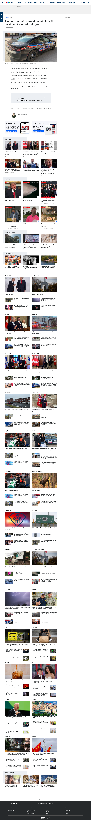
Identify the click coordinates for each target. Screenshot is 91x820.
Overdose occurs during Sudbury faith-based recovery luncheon (48, 495)
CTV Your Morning (50, 2)
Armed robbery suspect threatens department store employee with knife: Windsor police (31, 97)
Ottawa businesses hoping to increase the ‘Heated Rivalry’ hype (48, 200)
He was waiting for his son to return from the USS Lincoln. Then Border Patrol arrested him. (44, 608)
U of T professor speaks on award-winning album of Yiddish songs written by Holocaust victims (31, 246)
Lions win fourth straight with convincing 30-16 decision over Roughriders (16, 449)
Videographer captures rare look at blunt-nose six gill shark (31, 199)
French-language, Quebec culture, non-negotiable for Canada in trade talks (17, 371)
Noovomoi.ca (68, 811)
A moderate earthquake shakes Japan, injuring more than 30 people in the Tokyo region (17, 754)
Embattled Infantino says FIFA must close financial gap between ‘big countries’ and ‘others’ (16, 718)
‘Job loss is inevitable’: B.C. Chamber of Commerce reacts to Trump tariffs (44, 293)
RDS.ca (66, 813)
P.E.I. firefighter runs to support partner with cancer (30, 224)
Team (56, 799)
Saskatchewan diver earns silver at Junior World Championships (21, 495)
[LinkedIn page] (16, 803)
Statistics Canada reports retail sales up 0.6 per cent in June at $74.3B (44, 645)
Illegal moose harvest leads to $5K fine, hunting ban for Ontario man (44, 489)
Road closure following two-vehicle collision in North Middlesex (17, 528)
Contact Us (43, 799)
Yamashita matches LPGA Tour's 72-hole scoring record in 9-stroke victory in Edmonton (49, 377)
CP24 (47, 810)
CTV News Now (71, 2)
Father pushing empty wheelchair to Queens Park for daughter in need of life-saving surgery (44, 449)
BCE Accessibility (11, 810)
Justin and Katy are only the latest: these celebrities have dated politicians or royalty (30, 267)
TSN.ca (47, 813)
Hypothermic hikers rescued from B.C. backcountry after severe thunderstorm (48, 299)
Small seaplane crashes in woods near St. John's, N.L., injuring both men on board (21, 423)
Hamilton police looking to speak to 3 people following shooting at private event (21, 306)
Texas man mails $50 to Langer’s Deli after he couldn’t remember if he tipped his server (13, 246)
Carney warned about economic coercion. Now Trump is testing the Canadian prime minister (30, 153)
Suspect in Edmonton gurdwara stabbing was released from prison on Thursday (48, 787)
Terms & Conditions (31, 811)
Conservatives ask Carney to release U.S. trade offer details (12, 170)
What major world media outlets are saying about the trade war (48, 152)
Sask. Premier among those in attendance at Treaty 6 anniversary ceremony (12, 225)
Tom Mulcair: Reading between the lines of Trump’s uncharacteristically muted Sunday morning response (48, 171)
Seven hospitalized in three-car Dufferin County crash (48, 534)
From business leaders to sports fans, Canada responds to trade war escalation (49, 416)
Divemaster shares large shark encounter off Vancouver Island (48, 573)
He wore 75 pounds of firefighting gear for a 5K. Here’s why (21, 613)
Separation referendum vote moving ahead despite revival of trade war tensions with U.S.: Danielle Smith (22, 345)
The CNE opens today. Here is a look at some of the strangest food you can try (12, 267)
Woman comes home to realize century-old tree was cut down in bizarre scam (49, 225)
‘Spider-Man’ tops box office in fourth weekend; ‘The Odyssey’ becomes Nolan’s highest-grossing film (44, 681)
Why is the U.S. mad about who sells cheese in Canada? (30, 786)
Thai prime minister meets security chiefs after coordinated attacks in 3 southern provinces (49, 621)
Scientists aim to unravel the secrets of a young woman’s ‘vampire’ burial (48, 246)
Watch (35, 2)
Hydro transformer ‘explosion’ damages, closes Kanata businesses (43, 332)
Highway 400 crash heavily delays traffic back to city (43, 528)
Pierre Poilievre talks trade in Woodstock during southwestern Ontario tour (21, 541)
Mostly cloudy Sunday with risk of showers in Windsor (21, 573)
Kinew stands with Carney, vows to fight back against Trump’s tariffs (43, 410)
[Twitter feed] (9, 803)
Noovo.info (67, 810)
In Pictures (41, 2)
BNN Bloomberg (49, 811)
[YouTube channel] (14, 803)
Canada (30, 2)
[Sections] (2, 2)
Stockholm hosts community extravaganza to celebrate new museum (20, 455)
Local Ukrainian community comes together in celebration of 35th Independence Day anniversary (48, 463)
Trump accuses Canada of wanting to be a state (11, 199)
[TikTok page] (11, 803)
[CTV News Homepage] (10, 2)
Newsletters (51, 799)
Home (19, 2)
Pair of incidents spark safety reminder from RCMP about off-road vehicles (49, 423)
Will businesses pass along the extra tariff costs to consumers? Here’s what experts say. (22, 534)
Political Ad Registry (31, 813)
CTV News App (37, 799)
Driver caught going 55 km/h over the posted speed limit (29, 100)
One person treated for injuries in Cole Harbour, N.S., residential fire (16, 410)
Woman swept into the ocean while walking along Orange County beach (12, 787)
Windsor (7, 17)
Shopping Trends (61, 2)
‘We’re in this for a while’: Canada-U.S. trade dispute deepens (11, 153)
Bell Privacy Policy (31, 810)
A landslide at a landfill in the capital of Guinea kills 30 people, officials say (49, 613)
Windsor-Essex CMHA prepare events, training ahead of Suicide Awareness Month (16, 567)
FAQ (47, 799)
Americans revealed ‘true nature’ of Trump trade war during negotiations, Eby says (49, 580)
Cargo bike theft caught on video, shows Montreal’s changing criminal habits (22, 384)
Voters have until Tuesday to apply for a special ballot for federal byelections (17, 645)
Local (24, 2)
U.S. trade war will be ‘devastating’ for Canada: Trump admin (31, 171)
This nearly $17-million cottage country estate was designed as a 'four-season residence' (48, 267)
